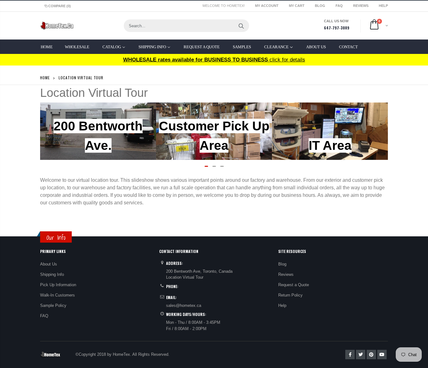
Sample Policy (53, 305)
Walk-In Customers (57, 295)
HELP (383, 6)
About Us (48, 264)
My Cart (297, 6)
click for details (214, 60)
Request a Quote (293, 284)
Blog (320, 6)
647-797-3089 (336, 27)
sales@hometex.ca (183, 305)
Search (241, 26)
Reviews (361, 6)
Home (45, 77)
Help (282, 305)
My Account (267, 6)
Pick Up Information (58, 284)
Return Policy (290, 295)
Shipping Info (52, 274)
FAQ (340, 6)
